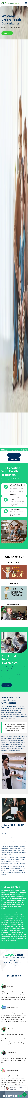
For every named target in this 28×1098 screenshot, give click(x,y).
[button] (26, 3)
